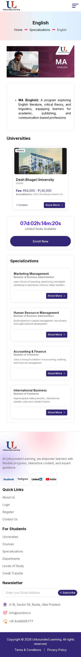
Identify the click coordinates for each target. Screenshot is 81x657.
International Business (30, 390)
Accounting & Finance (30, 351)
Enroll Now (40, 241)
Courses (8, 544)
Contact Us (9, 519)
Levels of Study (13, 566)
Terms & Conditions (28, 650)
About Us (8, 497)
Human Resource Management (36, 312)
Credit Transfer (12, 573)
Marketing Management (31, 273)
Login (6, 504)
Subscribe (69, 592)
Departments (11, 558)
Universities (10, 536)
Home (18, 30)
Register (8, 512)
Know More (53, 205)
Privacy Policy (57, 650)
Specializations (39, 30)
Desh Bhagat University (35, 180)
